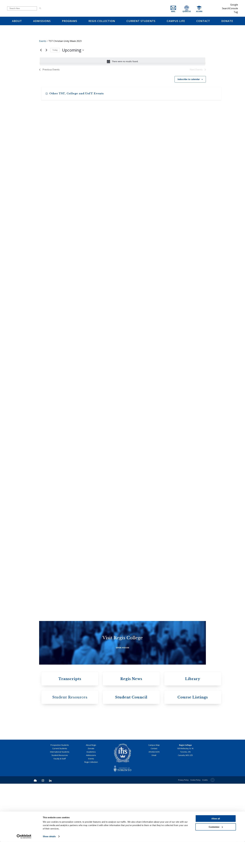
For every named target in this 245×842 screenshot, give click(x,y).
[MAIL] (175, 11)
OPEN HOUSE (122, 143)
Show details (49, 836)
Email (154, 809)
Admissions (91, 809)
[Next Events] (46, 50)
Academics (91, 806)
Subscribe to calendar (189, 79)
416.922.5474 (154, 806)
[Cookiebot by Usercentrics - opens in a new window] (24, 836)
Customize (214, 827)
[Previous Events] (41, 50)
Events (42, 41)
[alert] (122, 61)
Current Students (59, 803)
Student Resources (59, 809)
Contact (154, 803)
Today (55, 50)
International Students (59, 806)
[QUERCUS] (190, 11)
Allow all (215, 818)
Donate (91, 803)
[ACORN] (202, 11)
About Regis (91, 799)
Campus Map (154, 799)
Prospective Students (59, 799)
